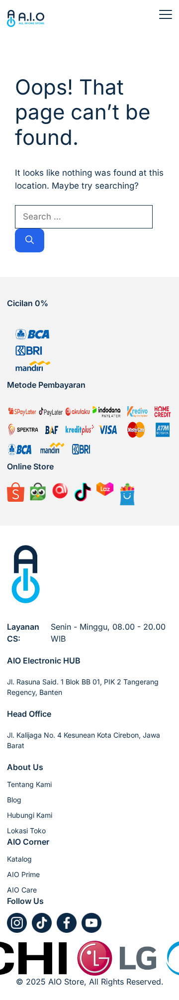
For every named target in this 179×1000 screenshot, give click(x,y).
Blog (14, 799)
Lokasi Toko (26, 830)
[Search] (29, 240)
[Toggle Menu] (165, 14)
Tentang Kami (29, 784)
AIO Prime (23, 874)
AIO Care (22, 890)
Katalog (19, 859)
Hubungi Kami (29, 815)
